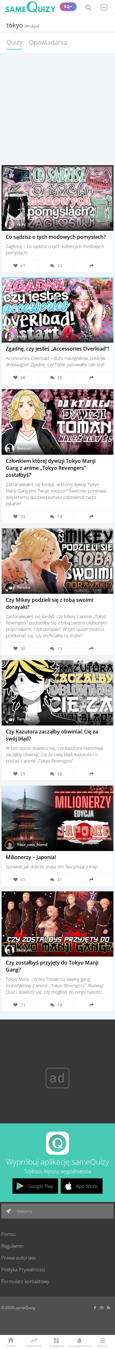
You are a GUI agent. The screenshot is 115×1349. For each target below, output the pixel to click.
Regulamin (12, 1246)
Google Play (40, 1186)
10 (59, 774)
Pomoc (8, 1234)
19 (59, 1005)
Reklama (24, 1211)
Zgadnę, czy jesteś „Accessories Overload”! (57, 348)
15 (59, 377)
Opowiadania (48, 42)
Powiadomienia (79, 1345)
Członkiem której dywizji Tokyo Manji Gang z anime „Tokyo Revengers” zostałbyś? (51, 467)
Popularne (34, 1345)
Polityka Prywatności (23, 1269)
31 (59, 879)
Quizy (14, 42)
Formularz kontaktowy (25, 1281)
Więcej (102, 1345)
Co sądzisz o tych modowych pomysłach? (56, 236)
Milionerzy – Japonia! (31, 857)
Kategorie (56, 1345)
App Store (86, 1186)
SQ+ (68, 6)
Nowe (10, 1345)
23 (59, 265)
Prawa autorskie (18, 1257)
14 (59, 516)
